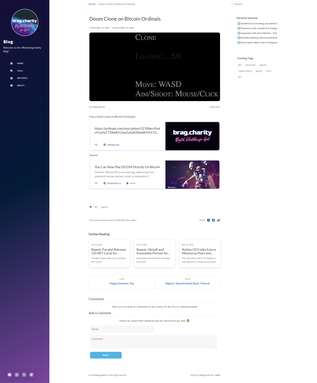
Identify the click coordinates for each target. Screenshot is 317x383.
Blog (8, 42)
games (104, 207)
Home (92, 4)
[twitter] (24, 374)
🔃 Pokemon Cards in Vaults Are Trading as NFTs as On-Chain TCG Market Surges (277, 28)
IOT (239, 77)
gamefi (263, 65)
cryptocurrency (245, 71)
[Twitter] (209, 220)
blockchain (251, 65)
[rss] (17, 374)
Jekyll (217, 375)
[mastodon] (31, 374)
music (268, 71)
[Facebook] (213, 220)
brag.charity (98, 107)
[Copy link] (218, 220)
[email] (9, 374)
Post (106, 355)
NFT (96, 207)
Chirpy (202, 375)
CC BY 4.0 (119, 220)
